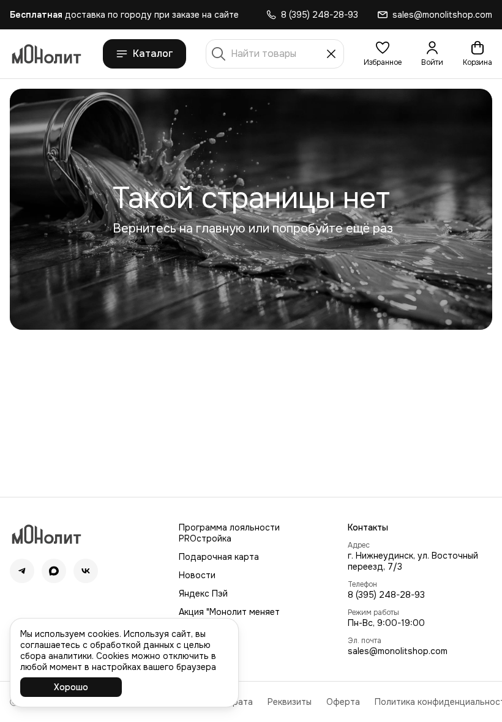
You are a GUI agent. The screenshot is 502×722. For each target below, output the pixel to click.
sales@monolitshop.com (398, 651)
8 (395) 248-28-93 (386, 594)
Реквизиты (290, 701)
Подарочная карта (219, 556)
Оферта (343, 701)
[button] (383, 53)
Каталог (153, 53)
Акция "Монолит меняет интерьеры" (229, 617)
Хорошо (71, 687)
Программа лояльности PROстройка (229, 533)
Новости (197, 575)
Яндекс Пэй (203, 593)
